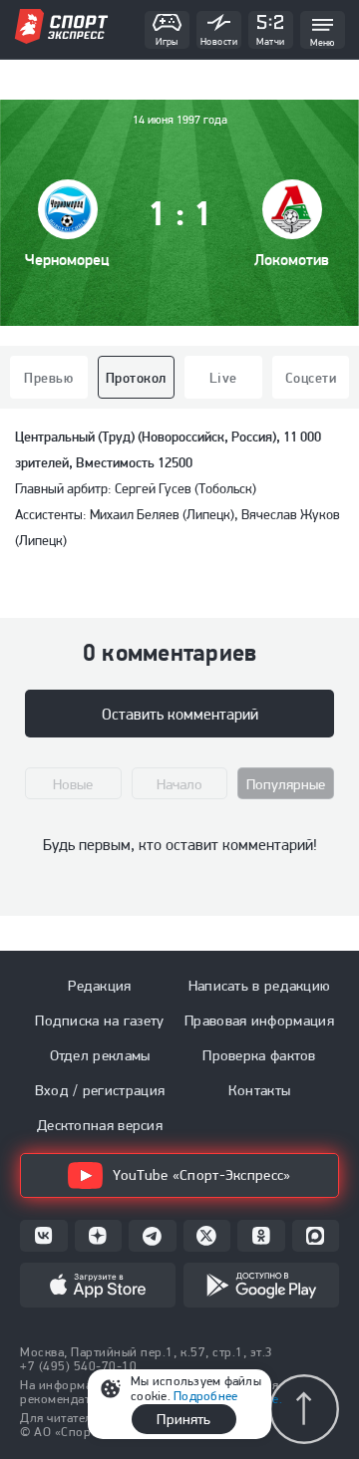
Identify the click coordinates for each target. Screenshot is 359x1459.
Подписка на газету (99, 1020)
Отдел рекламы (100, 1055)
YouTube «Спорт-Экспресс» (201, 1175)
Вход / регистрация (100, 1090)
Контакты (259, 1090)
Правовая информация (259, 1020)
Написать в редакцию (259, 986)
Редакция (99, 986)
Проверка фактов (259, 1055)
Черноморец (67, 259)
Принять (183, 1419)
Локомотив (291, 259)
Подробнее (205, 1395)
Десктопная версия (100, 1125)
